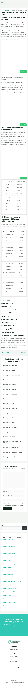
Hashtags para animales (8, 598)
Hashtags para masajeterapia (9, 602)
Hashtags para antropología (9, 564)
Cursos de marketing (14, 663)
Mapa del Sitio (14, 664)
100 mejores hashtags (14, 656)
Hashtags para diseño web (9, 553)
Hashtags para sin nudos (10, 427)
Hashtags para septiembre (10, 408)
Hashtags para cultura (8, 550)
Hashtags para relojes (9, 436)
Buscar (2, 525)
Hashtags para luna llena (8, 570)
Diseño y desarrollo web (14, 649)
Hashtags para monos (8, 574)
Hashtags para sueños (9, 384)
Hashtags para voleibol (9, 370)
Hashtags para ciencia (9, 417)
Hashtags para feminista (10, 398)
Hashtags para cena (8, 422)
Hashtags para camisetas (10, 379)
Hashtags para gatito (7, 560)
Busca (24, 528)
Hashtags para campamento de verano (12, 442)
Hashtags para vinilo (7, 557)
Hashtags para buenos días (11, 447)
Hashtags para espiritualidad (11, 375)
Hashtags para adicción (8, 595)
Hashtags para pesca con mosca (12, 452)
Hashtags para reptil (9, 457)
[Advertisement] (14, 55)
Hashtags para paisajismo (10, 432)
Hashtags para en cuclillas (8, 577)
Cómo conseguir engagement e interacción (14, 659)
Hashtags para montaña (10, 365)
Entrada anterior (5, 352)
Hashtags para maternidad (9, 591)
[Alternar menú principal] (25, 2)
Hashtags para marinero (8, 543)
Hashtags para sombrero (10, 389)
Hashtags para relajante (10, 394)
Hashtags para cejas (7, 567)
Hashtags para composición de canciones (12, 581)
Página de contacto (14, 669)
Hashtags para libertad (8, 539)
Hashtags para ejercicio (8, 584)
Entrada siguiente (23, 352)
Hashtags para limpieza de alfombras (11, 588)
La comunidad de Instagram (14, 658)
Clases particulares (14, 651)
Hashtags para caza (8, 403)
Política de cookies (14, 680)
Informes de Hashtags (14, 661)
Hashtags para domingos (8, 605)
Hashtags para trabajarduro (9, 546)
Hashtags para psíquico (10, 413)
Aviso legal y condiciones (14, 678)
